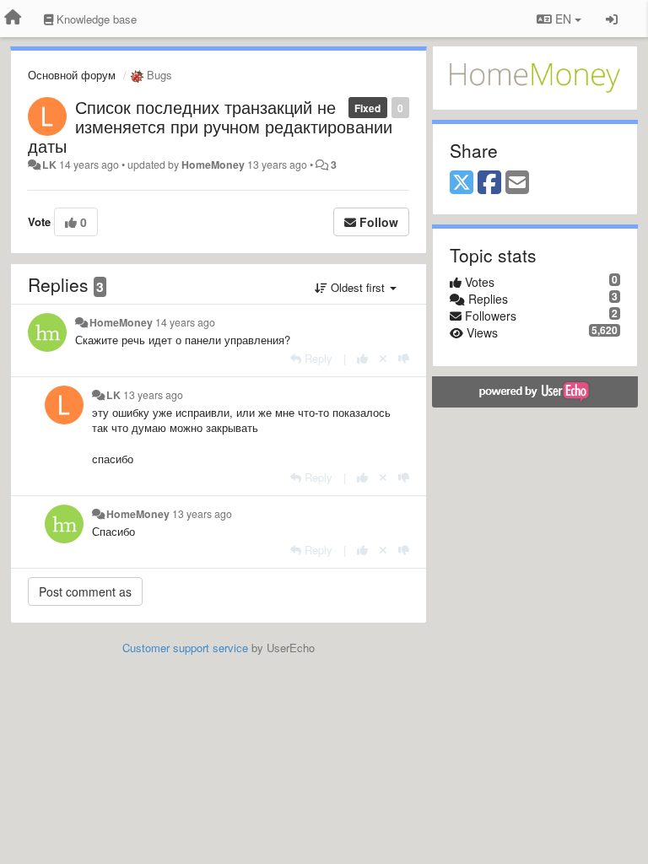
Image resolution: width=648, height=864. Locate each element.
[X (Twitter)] (461, 183)
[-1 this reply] (403, 358)
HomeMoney (213, 164)
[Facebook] (489, 183)
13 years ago (153, 394)
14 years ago (185, 322)
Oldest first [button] (357, 287)
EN (563, 18)
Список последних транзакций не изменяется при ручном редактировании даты (210, 126)
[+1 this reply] (362, 358)
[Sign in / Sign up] (612, 18)
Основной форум (72, 75)
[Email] (517, 183)
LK (49, 164)
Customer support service (185, 648)
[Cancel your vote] (383, 358)
